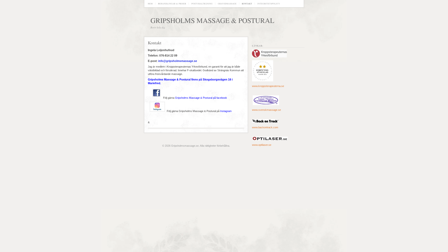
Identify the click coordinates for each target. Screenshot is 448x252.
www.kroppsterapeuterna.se (268, 86)
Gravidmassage (227, 4)
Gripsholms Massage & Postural (212, 20)
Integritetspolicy (268, 4)
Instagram (226, 111)
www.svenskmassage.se (266, 109)
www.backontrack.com (265, 127)
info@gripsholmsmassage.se (177, 60)
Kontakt (247, 4)
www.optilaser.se (261, 144)
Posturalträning (202, 4)
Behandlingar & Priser (172, 4)
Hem (150, 4)
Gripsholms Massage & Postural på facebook (201, 97)
